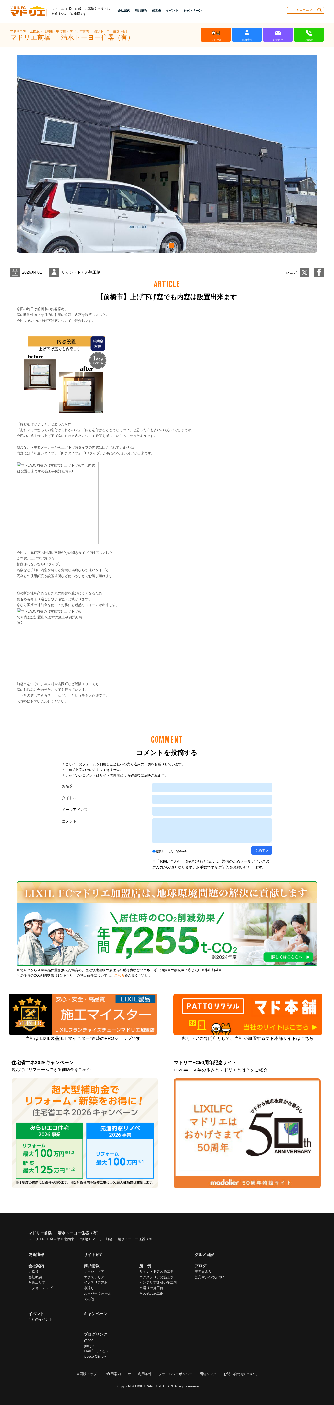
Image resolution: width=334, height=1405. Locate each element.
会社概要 (35, 1277)
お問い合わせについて (240, 1374)
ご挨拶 (33, 1271)
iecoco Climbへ (95, 1356)
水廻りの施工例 (151, 1288)
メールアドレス (75, 809)
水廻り (89, 1288)
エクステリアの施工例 (156, 1277)
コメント (69, 821)
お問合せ (179, 851)
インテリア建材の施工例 (158, 1282)
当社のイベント (40, 1319)
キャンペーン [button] (192, 10)
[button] (163, 246)
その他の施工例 (151, 1293)
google (89, 1346)
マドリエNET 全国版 (25, 31)
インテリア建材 (96, 1282)
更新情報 (36, 1254)
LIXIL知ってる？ (96, 1351)
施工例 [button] (156, 10)
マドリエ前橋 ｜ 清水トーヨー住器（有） (99, 31)
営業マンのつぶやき (210, 1277)
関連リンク (208, 1374)
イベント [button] (172, 10)
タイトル (69, 798)
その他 (89, 1299)
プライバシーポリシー (175, 1374)
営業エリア (36, 1282)
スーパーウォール (97, 1293)
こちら (119, 975)
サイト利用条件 (140, 1374)
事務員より (203, 1271)
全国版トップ (86, 1374)
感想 (159, 851)
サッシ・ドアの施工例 (156, 1271)
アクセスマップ (40, 1288)
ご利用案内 (112, 1374)
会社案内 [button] (124, 10)
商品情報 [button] (141, 10)
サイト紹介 (93, 1254)
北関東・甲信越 (55, 31)
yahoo (88, 1340)
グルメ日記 (204, 1254)
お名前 (67, 786)
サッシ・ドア (94, 1271)
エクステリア (94, 1277)
